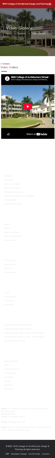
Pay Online (8, 377)
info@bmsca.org (44, 427)
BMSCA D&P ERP (11, 361)
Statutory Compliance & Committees (19, 196)
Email (6, 365)
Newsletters (8, 389)
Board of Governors (12, 188)
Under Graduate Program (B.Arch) (18, 325)
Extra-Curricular (10, 264)
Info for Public (34, 454)
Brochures (8, 385)
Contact (46, 454)
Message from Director (13, 192)
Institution (8, 176)
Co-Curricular (9, 260)
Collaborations (10, 297)
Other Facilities (10, 240)
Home (9, 33)
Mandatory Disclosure (13, 204)
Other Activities (10, 272)
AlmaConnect (10, 373)
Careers (7, 381)
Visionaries (8, 180)
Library (7, 224)
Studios (7, 228)
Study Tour (8, 268)
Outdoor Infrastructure (13, 236)
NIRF (7, 454)
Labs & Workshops (11, 232)
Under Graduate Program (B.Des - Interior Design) (24, 333)
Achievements (10, 200)
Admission (15, 454)
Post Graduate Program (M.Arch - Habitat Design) (24, 337)
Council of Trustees (12, 184)
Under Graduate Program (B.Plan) (18, 329)
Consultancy (9, 301)
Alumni (7, 293)
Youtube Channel (11, 369)
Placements (9, 305)
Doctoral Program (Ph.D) (14, 341)
